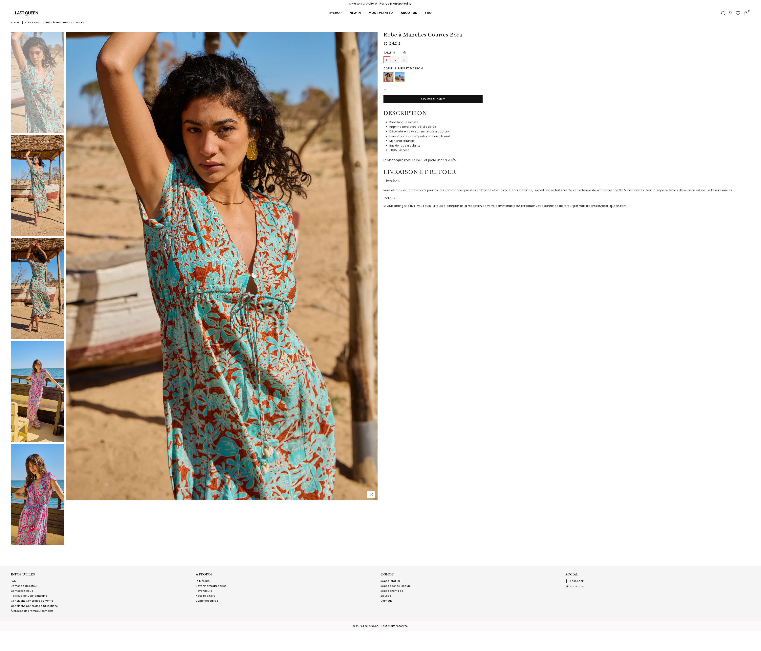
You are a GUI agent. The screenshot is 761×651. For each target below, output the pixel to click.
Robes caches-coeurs (395, 586)
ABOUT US (409, 13)
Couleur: (403, 68)
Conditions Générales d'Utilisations (34, 606)
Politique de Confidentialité (29, 596)
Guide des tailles (207, 601)
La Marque (203, 581)
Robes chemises (391, 591)
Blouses (385, 596)
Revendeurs (204, 591)
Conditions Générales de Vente (32, 601)
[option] (222, 266)
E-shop (335, 13)
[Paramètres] (730, 13)
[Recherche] (723, 13)
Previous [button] (69, 266)
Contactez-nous (22, 591)
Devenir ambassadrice (211, 586)
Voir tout (386, 601)
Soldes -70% (33, 22)
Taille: (389, 53)
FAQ (428, 13)
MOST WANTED (381, 13)
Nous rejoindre (206, 596)
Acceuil (15, 22)
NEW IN (355, 13)
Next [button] (374, 266)
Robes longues (390, 581)
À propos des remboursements (32, 611)
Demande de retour (24, 586)
